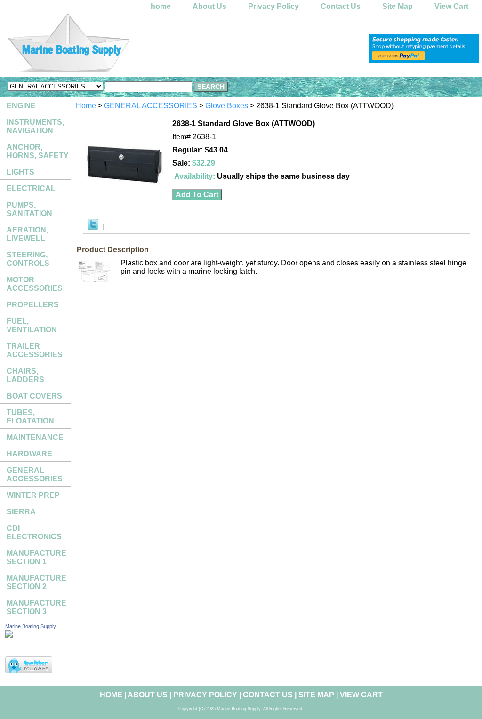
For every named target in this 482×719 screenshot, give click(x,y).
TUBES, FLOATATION (30, 416)
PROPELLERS (33, 305)
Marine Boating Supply (30, 626)
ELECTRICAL (31, 188)
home (161, 6)
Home (86, 106)
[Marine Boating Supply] (118, 45)
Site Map (397, 6)
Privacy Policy (273, 6)
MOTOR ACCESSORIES (35, 284)
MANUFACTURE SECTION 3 (36, 607)
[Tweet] (93, 227)
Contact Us (341, 6)
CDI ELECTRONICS (34, 532)
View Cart (451, 6)
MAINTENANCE (35, 437)
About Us (209, 6)
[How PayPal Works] (424, 60)
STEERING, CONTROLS (28, 259)
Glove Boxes (226, 106)
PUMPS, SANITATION (29, 209)
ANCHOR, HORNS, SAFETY (38, 151)
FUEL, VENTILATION (32, 325)
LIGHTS (20, 172)
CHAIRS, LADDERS (25, 375)
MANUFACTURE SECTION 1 (36, 557)
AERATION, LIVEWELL (27, 234)
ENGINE (21, 106)
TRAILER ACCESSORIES (35, 350)
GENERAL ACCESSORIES (150, 106)
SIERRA (21, 512)
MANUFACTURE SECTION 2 (36, 582)
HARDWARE (29, 454)
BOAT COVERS (34, 396)
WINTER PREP (33, 495)
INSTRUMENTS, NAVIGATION (35, 126)
